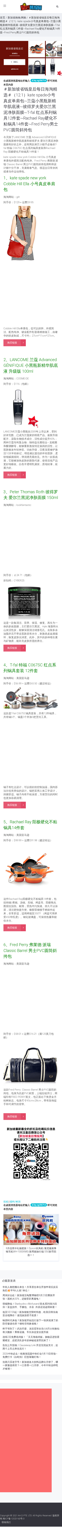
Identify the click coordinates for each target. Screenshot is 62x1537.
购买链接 (12, 342)
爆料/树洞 (15, 1201)
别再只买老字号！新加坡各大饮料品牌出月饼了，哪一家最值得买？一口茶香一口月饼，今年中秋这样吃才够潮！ (30, 1365)
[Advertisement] (31, 294)
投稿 (5, 1201)
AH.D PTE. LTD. (25, 1515)
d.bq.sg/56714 (39, 80)
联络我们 (6, 1522)
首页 (2, 17)
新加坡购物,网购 (17, 17)
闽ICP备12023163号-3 (13, 1518)
